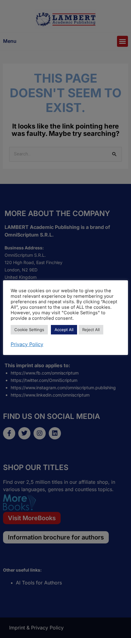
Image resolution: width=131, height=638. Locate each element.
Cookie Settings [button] (29, 329)
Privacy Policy (27, 344)
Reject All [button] (91, 329)
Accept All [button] (64, 329)
